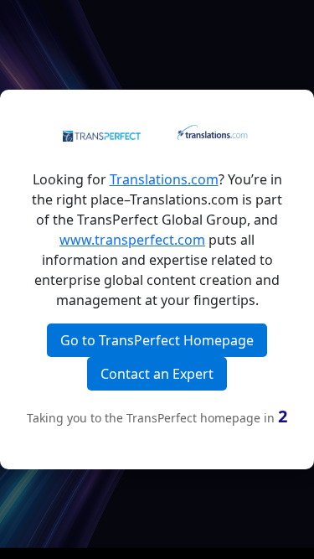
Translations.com (164, 179)
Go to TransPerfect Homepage (157, 340)
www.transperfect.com (132, 239)
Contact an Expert (157, 374)
